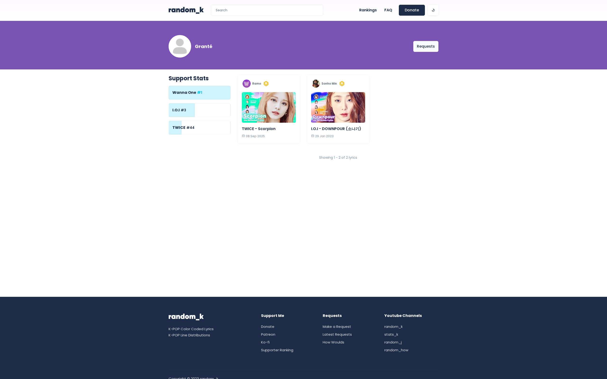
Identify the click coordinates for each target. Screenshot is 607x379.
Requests (426, 46)
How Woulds (333, 342)
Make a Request (337, 326)
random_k (393, 326)
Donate (412, 10)
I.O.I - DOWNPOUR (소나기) (336, 128)
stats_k (391, 334)
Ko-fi (265, 342)
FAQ (388, 10)
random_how (396, 349)
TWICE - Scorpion (259, 128)
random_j (393, 342)
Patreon (268, 334)
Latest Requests (337, 334)
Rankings (368, 10)
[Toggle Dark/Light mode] (433, 10)
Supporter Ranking (277, 349)
